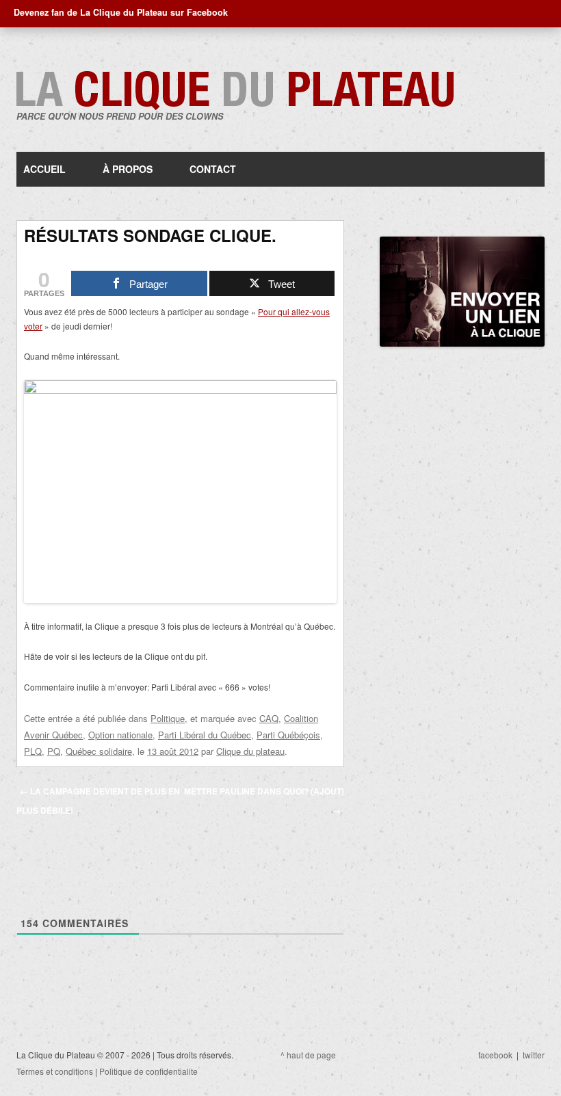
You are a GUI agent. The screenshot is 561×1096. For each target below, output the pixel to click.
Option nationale (120, 734)
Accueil (44, 169)
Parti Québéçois (288, 734)
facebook (495, 1054)
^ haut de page (308, 1054)
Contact (213, 169)
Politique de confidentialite (148, 1071)
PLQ (33, 751)
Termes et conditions (54, 1071)
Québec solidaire (99, 751)
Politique (168, 718)
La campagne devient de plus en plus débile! (98, 800)
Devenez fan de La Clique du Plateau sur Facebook (121, 12)
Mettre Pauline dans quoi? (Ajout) (264, 800)
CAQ (268, 718)
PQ (53, 751)
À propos (128, 169)
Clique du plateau (250, 751)
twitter (534, 1054)
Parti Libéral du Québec (204, 734)
